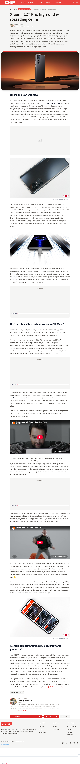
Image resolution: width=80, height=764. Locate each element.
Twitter (48, 716)
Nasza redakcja (71, 726)
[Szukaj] (74, 2)
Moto (40, 2)
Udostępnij (16, 716)
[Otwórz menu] (77, 2)
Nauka (48, 2)
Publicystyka (58, 2)
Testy (31, 2)
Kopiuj (66, 716)
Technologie (42, 726)
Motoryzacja (42, 732)
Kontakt (69, 729)
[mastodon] (15, 708)
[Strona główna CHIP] (10, 2)
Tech (24, 2)
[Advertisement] (40, 300)
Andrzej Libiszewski (19, 24)
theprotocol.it (5, 744)
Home (13, 9)
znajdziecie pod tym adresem (56, 687)
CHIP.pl (7, 741)
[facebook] (13, 708)
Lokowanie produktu (25, 9)
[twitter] (11, 708)
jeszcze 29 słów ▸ (22, 710)
